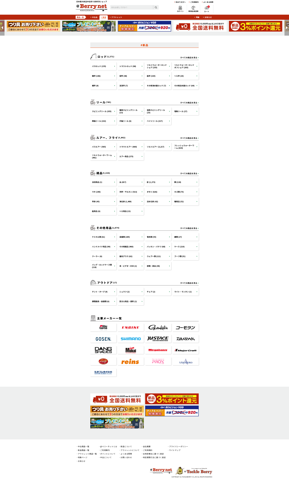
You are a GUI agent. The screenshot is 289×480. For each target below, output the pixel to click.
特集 (198, 17)
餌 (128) (177, 182)
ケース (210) (179, 246)
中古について (106, 457)
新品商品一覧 (83, 450)
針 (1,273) (151, 182)
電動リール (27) (180, 111)
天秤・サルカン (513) (128, 191)
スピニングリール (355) (101, 111)
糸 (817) (122, 182)
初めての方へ (181, 2)
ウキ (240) (96, 191)
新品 (104, 17)
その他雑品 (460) (126, 246)
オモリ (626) (152, 191)
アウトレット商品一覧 (87, 453)
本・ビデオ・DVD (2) (128, 266)
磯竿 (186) (96, 76)
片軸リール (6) (125, 121)
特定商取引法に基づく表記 (154, 457)
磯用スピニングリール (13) (128, 111)
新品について (126, 446)
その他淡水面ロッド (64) (184, 85)
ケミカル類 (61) (98, 236)
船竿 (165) (151, 76)
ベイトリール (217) (155, 121)
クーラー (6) (97, 256)
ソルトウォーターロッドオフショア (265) (184, 66)
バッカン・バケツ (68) (156, 246)
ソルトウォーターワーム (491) (102, 156)
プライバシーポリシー (178, 446)
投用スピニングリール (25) (156, 111)
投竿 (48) (123, 76)
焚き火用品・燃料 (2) (128, 301)
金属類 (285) (124, 236)
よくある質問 (208, 2)
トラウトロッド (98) (127, 66)
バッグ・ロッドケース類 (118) (102, 266)
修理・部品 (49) (153, 266)
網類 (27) (178, 236)
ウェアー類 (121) (154, 256)
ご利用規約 (147, 450)
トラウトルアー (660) (128, 146)
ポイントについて (107, 453)
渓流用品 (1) (97, 182)
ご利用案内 (194, 2)
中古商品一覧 (83, 446)
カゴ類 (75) (179, 191)
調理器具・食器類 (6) (100, 301)
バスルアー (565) (99, 146)
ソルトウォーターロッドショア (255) (157, 66)
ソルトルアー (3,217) (155, 146)
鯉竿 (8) (95, 85)
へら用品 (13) (125, 211)
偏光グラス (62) (125, 256)
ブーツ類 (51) (179, 256)
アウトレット (116, 17)
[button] (2, 28)
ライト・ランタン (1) (183, 291)
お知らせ (208, 17)
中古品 (94, 17)
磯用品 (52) (179, 201)
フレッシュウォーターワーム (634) (184, 146)
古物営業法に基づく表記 (153, 453)
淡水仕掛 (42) (152, 201)
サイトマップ (175, 450)
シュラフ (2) (124, 291)
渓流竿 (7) (123, 85)
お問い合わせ (126, 457)
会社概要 (146, 446)
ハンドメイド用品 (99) (101, 246)
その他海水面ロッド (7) (156, 85)
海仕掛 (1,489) (125, 201)
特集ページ (82, 457)
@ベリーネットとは (108, 446)
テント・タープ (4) (99, 291)
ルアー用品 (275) (126, 156)
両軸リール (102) (99, 121)
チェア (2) (151, 291)
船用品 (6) (96, 211)
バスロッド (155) (99, 66)
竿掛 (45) (96, 201)
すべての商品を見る (188, 57)
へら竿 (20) (179, 76)
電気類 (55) (151, 236)
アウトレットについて (130, 450)
